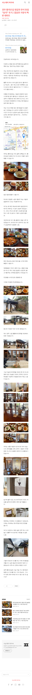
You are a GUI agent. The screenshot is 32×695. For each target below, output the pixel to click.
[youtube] (19, 685)
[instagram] (15, 685)
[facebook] (8, 685)
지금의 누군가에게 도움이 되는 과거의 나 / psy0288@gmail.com (12, 646)
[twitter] (12, 685)
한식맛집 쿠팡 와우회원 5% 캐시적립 (15, 36)
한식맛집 (8, 48)
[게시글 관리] (11, 586)
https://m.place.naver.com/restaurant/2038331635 (14, 45)
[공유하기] (9, 586)
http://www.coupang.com (12, 33)
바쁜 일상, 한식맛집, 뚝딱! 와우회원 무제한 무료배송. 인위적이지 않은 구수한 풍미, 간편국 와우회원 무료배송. (15, 39)
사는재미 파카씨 (8, 2)
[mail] (23, 685)
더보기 (28, 599)
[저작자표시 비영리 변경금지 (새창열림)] (22, 586)
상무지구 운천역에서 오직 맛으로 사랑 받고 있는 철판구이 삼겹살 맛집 (10, 51)
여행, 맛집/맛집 (5, 18)
